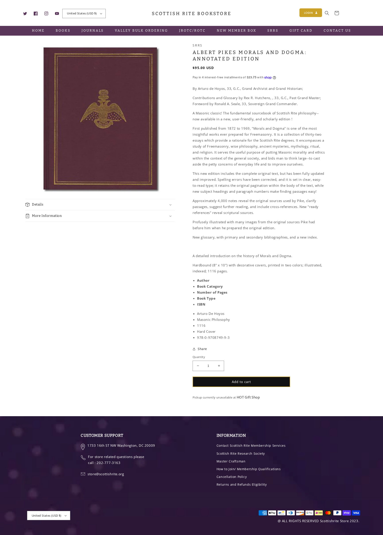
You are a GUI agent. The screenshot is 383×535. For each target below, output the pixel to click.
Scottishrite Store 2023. (340, 521)
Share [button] (202, 349)
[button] (327, 13)
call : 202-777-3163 (104, 462)
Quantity (199, 357)
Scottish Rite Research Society (241, 453)
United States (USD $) (82, 13)
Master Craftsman (231, 461)
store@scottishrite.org (106, 474)
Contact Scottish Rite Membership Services (251, 445)
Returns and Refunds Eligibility (242, 484)
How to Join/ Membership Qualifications (249, 469)
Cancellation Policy (232, 477)
